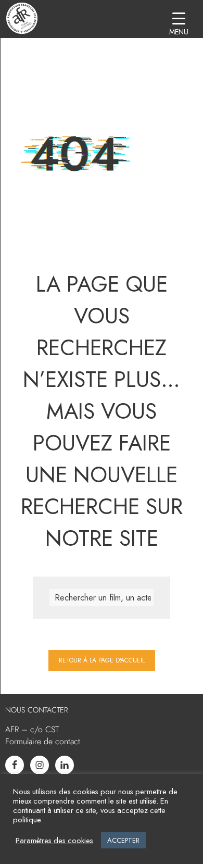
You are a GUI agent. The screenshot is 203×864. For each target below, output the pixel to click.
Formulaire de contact (42, 741)
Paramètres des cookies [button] (54, 840)
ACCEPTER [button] (123, 840)
